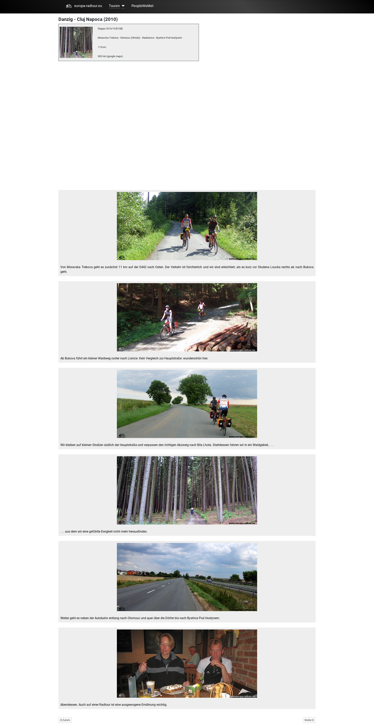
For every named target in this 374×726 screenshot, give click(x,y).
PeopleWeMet (142, 6)
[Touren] (122, 6)
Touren (114, 6)
